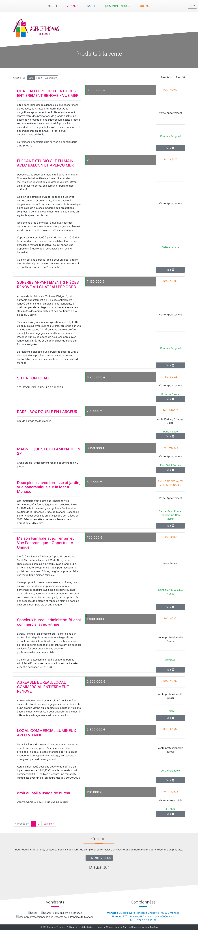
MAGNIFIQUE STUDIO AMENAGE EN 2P (48, 451)
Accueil (53, 6)
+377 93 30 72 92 (146, 920)
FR (191, 5)
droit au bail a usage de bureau (44, 793)
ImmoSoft (122, 927)
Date (31, 77)
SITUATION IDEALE (33, 378)
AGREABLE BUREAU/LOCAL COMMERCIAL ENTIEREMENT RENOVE (43, 686)
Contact (144, 6)
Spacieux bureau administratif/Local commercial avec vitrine (49, 622)
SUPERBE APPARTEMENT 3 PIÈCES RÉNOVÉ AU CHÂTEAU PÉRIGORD (48, 284)
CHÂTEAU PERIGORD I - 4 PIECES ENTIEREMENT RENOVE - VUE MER (47, 93)
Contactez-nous (99, 858)
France (91, 6)
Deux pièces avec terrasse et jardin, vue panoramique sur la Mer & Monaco (48, 487)
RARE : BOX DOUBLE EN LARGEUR (47, 411)
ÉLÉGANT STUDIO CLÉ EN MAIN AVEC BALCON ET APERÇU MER (45, 163)
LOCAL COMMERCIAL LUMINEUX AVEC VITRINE (46, 732)
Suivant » (48, 823)
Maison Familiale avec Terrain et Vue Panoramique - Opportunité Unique (45, 542)
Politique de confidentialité (80, 927)
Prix (38, 77)
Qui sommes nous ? (117, 6)
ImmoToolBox (151, 927)
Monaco (72, 6)
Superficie (50, 77)
